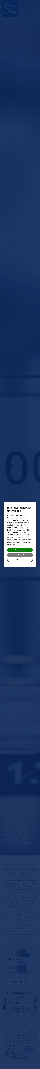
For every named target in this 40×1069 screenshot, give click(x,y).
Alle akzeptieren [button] (20, 550)
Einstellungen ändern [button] (20, 560)
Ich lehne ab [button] (20, 555)
